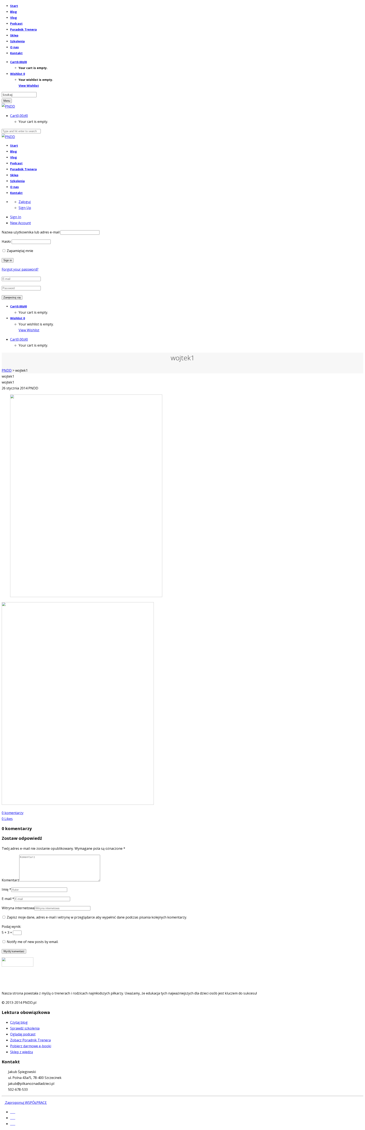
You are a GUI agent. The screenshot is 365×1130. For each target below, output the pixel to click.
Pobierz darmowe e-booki (30, 1046)
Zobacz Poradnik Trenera (30, 1040)
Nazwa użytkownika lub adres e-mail (31, 232)
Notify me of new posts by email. (32, 941)
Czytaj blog (19, 1022)
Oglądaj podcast (22, 1034)
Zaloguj (25, 201)
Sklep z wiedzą (21, 1052)
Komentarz (10, 880)
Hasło (6, 241)
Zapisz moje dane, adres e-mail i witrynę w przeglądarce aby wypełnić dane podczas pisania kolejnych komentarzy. (97, 917)
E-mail (6, 898)
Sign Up (25, 207)
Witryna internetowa (18, 908)
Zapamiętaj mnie (19, 250)
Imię (5, 889)
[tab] (15, 217)
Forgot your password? (20, 269)
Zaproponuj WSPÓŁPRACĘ (25, 1102)
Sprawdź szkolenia (24, 1028)
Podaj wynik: (11, 926)
